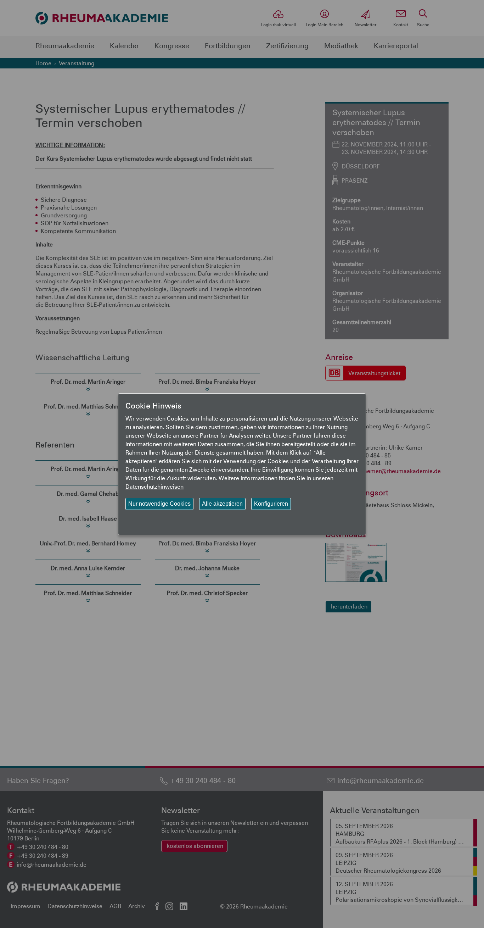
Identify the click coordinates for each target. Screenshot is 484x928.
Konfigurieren (271, 504)
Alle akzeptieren (222, 504)
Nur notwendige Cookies (159, 504)
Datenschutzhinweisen (154, 486)
